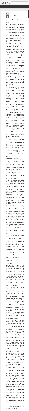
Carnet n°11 (15, 15)
